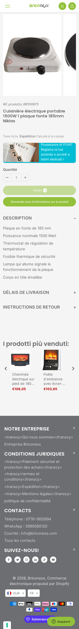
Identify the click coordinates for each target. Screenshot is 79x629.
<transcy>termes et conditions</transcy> (23, 476)
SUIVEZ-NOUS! (21, 550)
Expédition (27, 136)
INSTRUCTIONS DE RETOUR (31, 307)
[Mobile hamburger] (7, 6)
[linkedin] (35, 559)
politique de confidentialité (27, 501)
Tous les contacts (19, 540)
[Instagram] (26, 559)
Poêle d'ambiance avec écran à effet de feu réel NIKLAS (54, 379)
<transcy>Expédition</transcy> (32, 486)
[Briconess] (39, 6)
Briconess (36, 578)
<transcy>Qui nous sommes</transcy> (38, 437)
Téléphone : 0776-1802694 (27, 519)
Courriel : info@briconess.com (30, 533)
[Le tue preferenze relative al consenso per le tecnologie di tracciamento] (7, 625)
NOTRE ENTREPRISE (26, 429)
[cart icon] (72, 6)
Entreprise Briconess (22, 444)
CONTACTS (17, 510)
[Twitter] (17, 559)
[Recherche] (62, 6)
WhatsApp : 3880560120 (25, 526)
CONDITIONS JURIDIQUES (34, 454)
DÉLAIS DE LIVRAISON (26, 292)
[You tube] (53, 559)
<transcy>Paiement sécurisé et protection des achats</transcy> (33, 464)
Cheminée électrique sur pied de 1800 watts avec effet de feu (23, 379)
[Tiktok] (44, 559)
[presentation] (6, 368)
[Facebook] (8, 559)
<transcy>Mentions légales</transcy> (37, 493)
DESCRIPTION (17, 218)
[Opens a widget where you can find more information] (61, 622)
